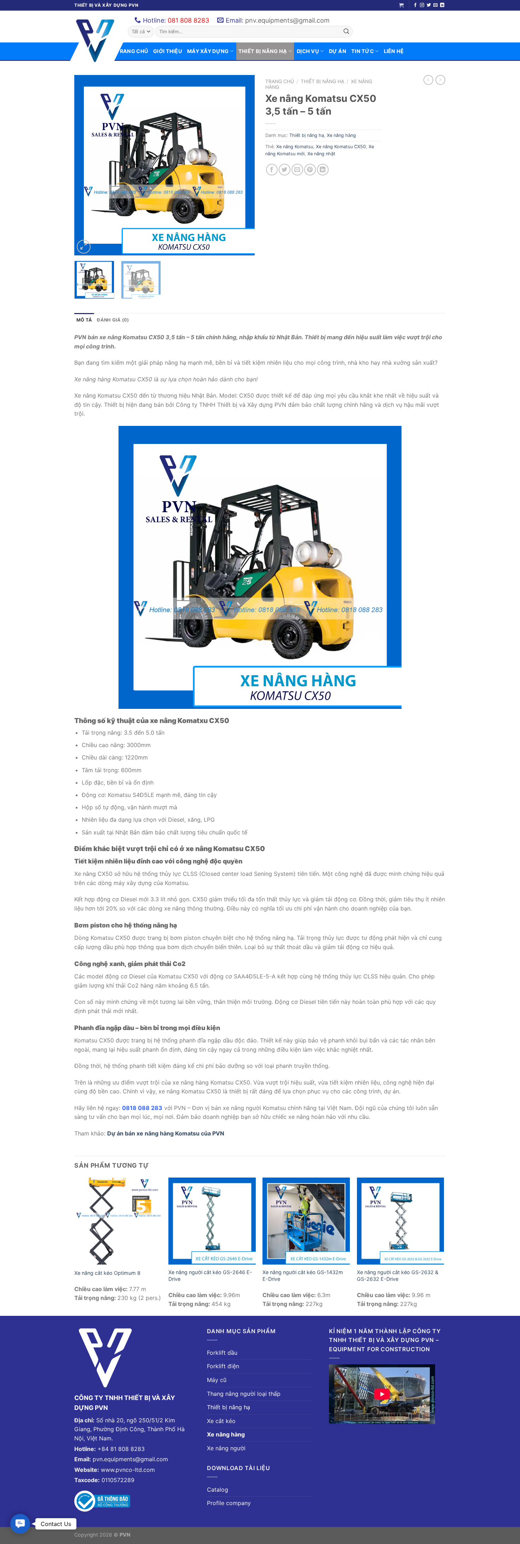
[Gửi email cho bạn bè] (297, 169)
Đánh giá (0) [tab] (113, 320)
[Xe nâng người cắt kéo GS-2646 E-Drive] (212, 1221)
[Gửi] (346, 32)
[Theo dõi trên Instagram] (422, 5)
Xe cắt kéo (221, 1420)
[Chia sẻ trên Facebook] (272, 169)
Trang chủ (132, 51)
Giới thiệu (167, 51)
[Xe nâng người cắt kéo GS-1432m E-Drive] (306, 1221)
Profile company (229, 1503)
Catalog (217, 1489)
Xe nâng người (226, 1448)
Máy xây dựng (208, 51)
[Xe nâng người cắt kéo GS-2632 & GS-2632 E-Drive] (400, 1221)
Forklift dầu (222, 1352)
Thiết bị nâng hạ (262, 51)
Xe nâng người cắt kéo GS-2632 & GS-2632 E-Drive (397, 1275)
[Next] (242, 165)
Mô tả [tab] (84, 320)
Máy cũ (216, 1379)
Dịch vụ (308, 51)
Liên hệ (394, 51)
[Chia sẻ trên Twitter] (284, 169)
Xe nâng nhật (321, 153)
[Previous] (86, 165)
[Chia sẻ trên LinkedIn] (323, 169)
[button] (20, 1524)
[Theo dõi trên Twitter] (429, 5)
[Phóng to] (84, 247)
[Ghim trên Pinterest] (310, 169)
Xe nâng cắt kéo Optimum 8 (107, 1273)
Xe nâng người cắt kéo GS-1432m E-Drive (302, 1275)
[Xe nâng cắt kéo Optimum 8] (118, 1221)
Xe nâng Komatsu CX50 (341, 146)
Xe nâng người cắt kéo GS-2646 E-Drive (210, 1275)
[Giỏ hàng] (401, 5)
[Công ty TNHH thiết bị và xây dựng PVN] (95, 41)
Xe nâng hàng (341, 135)
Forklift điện (223, 1366)
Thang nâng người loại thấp (244, 1393)
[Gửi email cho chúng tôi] (435, 5)
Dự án (337, 51)
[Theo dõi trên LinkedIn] (442, 5)
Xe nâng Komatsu (294, 146)
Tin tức (362, 51)
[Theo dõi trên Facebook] (415, 5)
